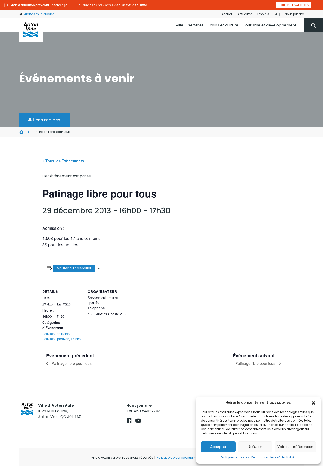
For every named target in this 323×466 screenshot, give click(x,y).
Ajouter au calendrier (74, 268)
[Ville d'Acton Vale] (31, 30)
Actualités (245, 14)
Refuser (255, 446)
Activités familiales (56, 333)
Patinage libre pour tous (71, 363)
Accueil (227, 14)
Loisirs (76, 338)
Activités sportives (55, 338)
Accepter (218, 446)
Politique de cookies (235, 457)
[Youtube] (138, 420)
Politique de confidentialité (177, 457)
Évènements (21, 131)
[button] (313, 402)
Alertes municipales (39, 14)
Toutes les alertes (294, 5)
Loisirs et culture (223, 25)
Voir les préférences (295, 446)
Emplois (263, 14)
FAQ (277, 14)
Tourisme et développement (270, 25)
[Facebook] (129, 420)
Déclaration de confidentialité (272, 457)
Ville (179, 25)
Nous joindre (294, 14)
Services (196, 25)
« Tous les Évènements (63, 160)
